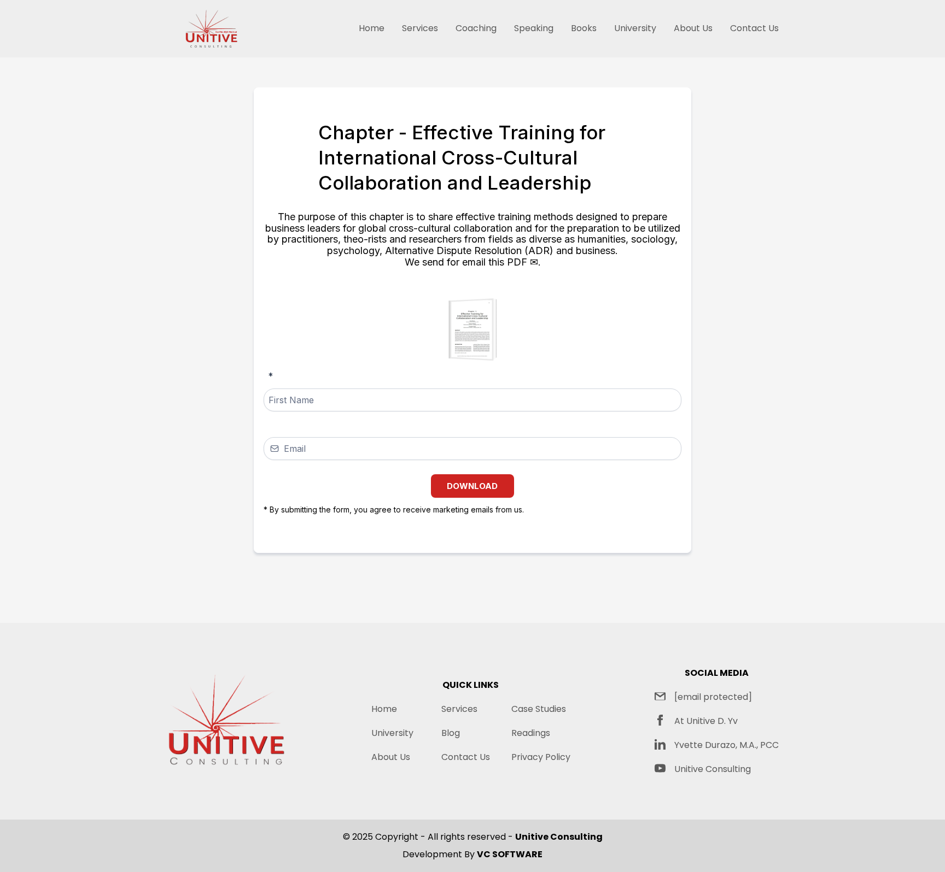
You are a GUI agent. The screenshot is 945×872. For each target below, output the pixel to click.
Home (371, 28)
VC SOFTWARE (509, 854)
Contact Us (754, 28)
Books (584, 28)
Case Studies (538, 709)
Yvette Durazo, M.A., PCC (726, 745)
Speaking (533, 28)
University (635, 28)
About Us (693, 28)
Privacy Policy (540, 757)
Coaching (476, 28)
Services (420, 28)
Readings (530, 733)
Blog (450, 733)
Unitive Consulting (712, 769)
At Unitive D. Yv (706, 721)
